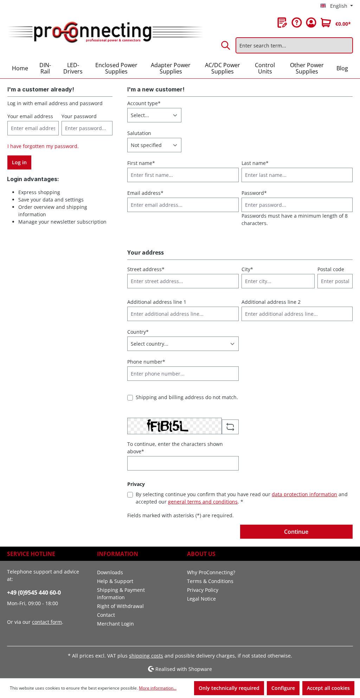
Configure (283, 688)
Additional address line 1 (156, 302)
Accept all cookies (328, 688)
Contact (106, 614)
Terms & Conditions (210, 581)
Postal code (330, 269)
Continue (296, 532)
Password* (254, 193)
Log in (19, 162)
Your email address (30, 116)
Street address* (146, 269)
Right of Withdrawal (120, 606)
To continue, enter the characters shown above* (175, 448)
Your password (79, 116)
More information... (157, 688)
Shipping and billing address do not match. (187, 397)
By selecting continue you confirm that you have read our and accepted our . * (242, 498)
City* (247, 269)
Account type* (144, 103)
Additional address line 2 (271, 302)
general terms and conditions (203, 501)
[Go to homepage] (105, 32)
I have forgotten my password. (43, 146)
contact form (47, 622)
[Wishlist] (282, 22)
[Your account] (311, 22)
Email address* (145, 193)
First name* (141, 163)
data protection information (304, 494)
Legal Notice (201, 598)
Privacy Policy (202, 590)
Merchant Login (115, 623)
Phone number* (146, 361)
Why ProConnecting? (211, 572)
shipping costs (146, 655)
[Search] (226, 45)
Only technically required (229, 688)
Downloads (110, 572)
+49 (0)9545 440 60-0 (34, 592)
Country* (138, 331)
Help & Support (115, 581)
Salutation (139, 133)
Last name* (255, 163)
